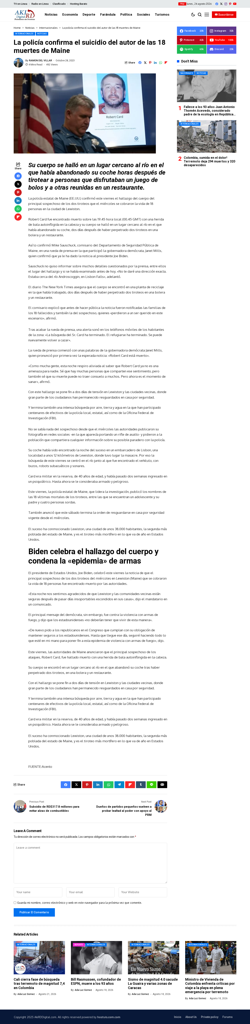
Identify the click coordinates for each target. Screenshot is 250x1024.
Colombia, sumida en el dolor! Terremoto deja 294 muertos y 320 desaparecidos (209, 161)
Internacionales (48, 27)
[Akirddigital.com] (25, 15)
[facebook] (216, 4)
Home (17, 27)
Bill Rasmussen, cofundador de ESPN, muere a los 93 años (96, 981)
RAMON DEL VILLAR (40, 60)
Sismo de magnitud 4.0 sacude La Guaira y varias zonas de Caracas (153, 983)
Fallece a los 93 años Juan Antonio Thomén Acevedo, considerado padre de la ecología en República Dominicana (209, 112)
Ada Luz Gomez (26, 994)
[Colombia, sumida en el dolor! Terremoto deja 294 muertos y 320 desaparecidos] (206, 136)
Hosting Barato (78, 3)
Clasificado (59, 3)
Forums (227, 1017)
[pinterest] (230, 4)
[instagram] (225, 4)
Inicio (177, 1017)
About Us (191, 1017)
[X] (221, 4)
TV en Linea (20, 3)
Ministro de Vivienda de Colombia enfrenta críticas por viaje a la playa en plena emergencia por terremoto (210, 985)
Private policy (209, 1017)
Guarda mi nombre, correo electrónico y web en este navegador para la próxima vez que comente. (79, 902)
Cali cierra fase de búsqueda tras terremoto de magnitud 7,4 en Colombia (39, 983)
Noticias (30, 27)
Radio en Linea (39, 3)
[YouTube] (234, 4)
